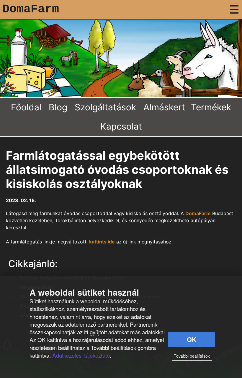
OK (192, 339)
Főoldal (26, 107)
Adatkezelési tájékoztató (81, 355)
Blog (58, 107)
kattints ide (102, 242)
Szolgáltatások (105, 107)
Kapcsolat (121, 126)
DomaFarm (30, 9)
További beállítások (192, 356)
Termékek (211, 107)
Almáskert (164, 107)
